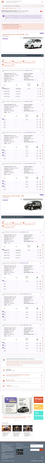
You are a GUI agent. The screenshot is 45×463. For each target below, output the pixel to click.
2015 (34, 361)
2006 (27, 363)
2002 (41, 363)
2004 (34, 363)
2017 (27, 361)
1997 (21, 365)
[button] (22, 6)
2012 (8, 363)
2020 (17, 361)
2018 (24, 361)
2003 (37, 363)
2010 (14, 363)
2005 (31, 363)
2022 (11, 361)
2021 (14, 361)
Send (41, 449)
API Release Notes (34, 460)
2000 (11, 365)
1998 (17, 365)
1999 (14, 365)
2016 (31, 361)
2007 (24, 363)
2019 (21, 361)
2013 (41, 361)
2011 (11, 363)
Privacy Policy (40, 460)
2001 (8, 365)
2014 (37, 361)
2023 (8, 361)
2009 (17, 363)
